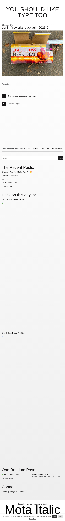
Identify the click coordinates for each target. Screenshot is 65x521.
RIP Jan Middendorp (9, 183)
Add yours (32, 96)
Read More (32, 519)
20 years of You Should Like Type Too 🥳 (17, 172)
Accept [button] (54, 516)
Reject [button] (60, 516)
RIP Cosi (5, 179)
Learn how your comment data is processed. (47, 148)
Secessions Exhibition (10, 175)
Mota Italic (32, 509)
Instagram (13, 492)
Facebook (22, 492)
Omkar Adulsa (7, 186)
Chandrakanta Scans (40, 474)
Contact (4, 492)
